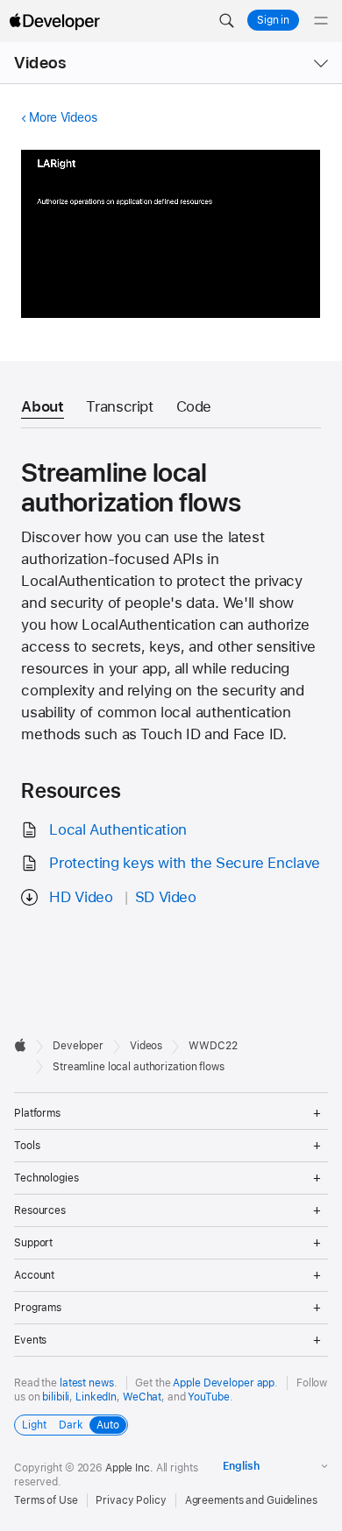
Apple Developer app (223, 1383)
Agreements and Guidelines (251, 1500)
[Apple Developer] (54, 21)
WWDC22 (213, 1046)
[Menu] (321, 21)
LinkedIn (96, 1397)
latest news (87, 1383)
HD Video (80, 897)
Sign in (273, 20)
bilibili (55, 1397)
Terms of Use (46, 1500)
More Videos (62, 117)
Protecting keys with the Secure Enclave (184, 862)
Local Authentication (118, 829)
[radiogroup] (71, 1425)
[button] (226, 21)
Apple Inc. (129, 1468)
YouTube (208, 1397)
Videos (40, 63)
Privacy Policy (131, 1500)
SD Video (165, 897)
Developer (78, 1046)
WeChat (142, 1397)
